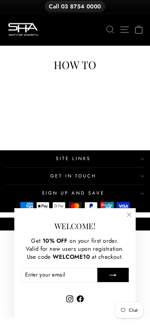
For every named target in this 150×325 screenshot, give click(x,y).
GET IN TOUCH (73, 176)
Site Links (73, 158)
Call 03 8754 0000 (75, 6)
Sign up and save (73, 193)
